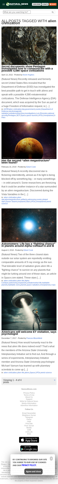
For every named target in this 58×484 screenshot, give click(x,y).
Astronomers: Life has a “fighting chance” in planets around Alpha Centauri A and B (28, 244)
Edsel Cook (31, 167)
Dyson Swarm (11, 202)
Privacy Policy (29, 393)
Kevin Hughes (28, 75)
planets (23, 285)
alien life (20, 281)
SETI (18, 115)
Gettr (29, 421)
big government (28, 109)
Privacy (4, 464)
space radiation (33, 285)
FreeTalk (29, 424)
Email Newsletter (29, 413)
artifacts (24, 199)
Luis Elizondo (41, 113)
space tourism (32, 115)
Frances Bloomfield (34, 338)
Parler (29, 419)
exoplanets (22, 283)
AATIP (6, 109)
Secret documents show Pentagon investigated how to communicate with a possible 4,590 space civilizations (27, 68)
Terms (10, 464)
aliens (27, 373)
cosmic (38, 109)
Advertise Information (29, 405)
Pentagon (12, 115)
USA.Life (29, 432)
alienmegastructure (12, 199)
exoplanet (22, 202)
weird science (46, 373)
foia (22, 113)
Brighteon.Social (29, 415)
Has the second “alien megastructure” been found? (25, 161)
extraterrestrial (15, 113)
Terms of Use (29, 395)
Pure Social (29, 426)
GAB (29, 430)
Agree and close (33, 471)
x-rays (53, 285)
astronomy (32, 199)
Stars (28, 202)
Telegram (29, 417)
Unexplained (48, 115)
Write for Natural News (29, 401)
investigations (30, 113)
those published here (47, 476)
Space (23, 115)
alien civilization (15, 109)
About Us (29, 397)
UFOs (40, 115)
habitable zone (14, 285)
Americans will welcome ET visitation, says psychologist (28, 332)
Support (29, 399)
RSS (29, 434)
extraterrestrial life (34, 283)
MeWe (29, 428)
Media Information (29, 403)
